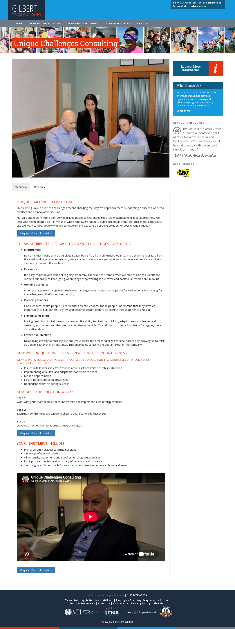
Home (19, 23)
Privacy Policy (141, 603)
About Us (142, 23)
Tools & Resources (118, 23)
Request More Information (36, 233)
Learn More (183, 110)
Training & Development (83, 23)
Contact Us (120, 603)
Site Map (160, 603)
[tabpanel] (91, 387)
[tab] (21, 187)
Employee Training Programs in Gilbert (143, 600)
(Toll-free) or (189, 2)
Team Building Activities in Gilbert (89, 600)
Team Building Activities (45, 23)
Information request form (106, 595)
